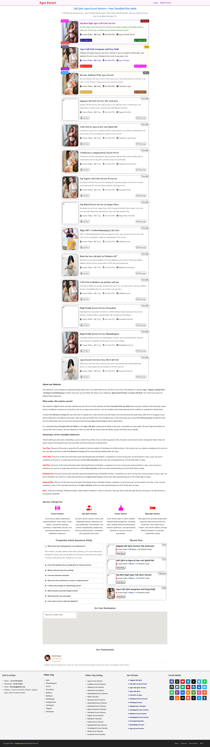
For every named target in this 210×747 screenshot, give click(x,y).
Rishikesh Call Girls (95, 719)
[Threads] (193, 698)
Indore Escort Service (95, 722)
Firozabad (50, 689)
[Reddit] (204, 692)
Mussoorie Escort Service (97, 709)
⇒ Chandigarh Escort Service (138, 710)
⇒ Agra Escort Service (136, 728)
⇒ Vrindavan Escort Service (138, 699)
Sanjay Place (51, 702)
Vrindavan (50, 711)
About (176, 743)
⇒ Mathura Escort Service (137, 713)
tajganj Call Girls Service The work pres (99, 100)
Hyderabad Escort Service (97, 725)
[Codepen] (182, 698)
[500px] (199, 698)
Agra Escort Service (95, 681)
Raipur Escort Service (95, 715)
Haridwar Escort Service (97, 712)
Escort (48, 686)
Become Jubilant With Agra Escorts (97, 75)
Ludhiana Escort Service (97, 684)
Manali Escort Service (96, 690)
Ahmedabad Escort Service (98, 693)
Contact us (184, 743)
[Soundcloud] (188, 692)
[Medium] (182, 687)
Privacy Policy (193, 743)
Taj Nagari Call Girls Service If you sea (98, 178)
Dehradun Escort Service (97, 706)
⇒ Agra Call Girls (134, 691)
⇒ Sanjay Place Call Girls (137, 706)
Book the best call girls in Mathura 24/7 (98, 256)
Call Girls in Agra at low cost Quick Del (98, 126)
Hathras (49, 693)
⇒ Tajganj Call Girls (135, 680)
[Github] (172, 687)
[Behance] (182, 692)
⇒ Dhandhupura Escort (136, 725)
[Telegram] (199, 681)
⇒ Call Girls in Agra (135, 695)
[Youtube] (182, 681)
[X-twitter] (193, 681)
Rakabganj (50, 699)
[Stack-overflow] (177, 698)
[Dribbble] (199, 692)
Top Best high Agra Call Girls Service (97, 23)
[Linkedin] (188, 681)
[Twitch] (177, 692)
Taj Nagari (50, 705)
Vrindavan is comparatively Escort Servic (99, 152)
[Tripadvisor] (193, 692)
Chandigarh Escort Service (98, 728)
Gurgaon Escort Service (96, 700)
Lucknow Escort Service (96, 734)
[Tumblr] (204, 698)
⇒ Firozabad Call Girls (136, 721)
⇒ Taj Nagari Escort (135, 702)
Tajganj (49, 708)
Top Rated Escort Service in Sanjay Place (99, 204)
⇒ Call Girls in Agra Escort (137, 684)
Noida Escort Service (95, 731)
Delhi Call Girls (93, 697)
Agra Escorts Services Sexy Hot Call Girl (99, 359)
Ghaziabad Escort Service (97, 703)
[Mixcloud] (172, 698)
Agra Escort (47, 3)
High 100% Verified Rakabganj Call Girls (99, 230)
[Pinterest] (188, 687)
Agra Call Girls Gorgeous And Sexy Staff (99, 49)
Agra (48, 680)
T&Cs (201, 743)
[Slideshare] (199, 687)
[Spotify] (172, 692)
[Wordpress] (193, 687)
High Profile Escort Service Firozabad (98, 308)
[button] (144, 21)
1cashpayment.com (20, 743)
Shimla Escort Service (96, 687)
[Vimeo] (204, 687)
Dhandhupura (51, 683)
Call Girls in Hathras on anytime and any (99, 282)
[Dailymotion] (177, 687)
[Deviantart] (204, 681)
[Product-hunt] (188, 698)
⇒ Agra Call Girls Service (137, 687)
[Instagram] (177, 681)
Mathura (49, 696)
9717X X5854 (18, 684)
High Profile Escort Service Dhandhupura (99, 333)
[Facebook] (172, 681)
